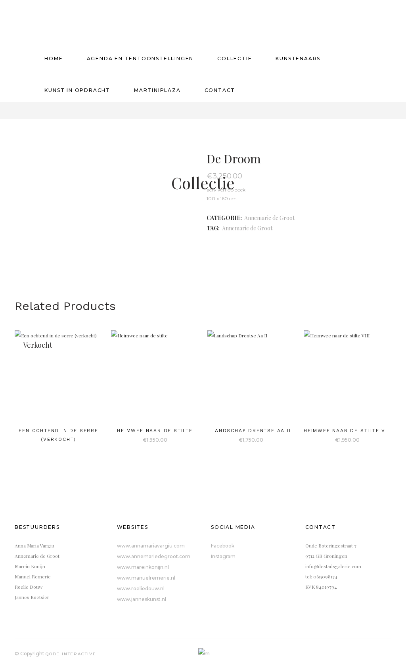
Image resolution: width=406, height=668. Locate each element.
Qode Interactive (71, 654)
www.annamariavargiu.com (151, 546)
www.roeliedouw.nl (141, 588)
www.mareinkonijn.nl (143, 567)
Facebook (222, 546)
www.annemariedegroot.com (153, 556)
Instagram (223, 556)
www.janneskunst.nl (141, 599)
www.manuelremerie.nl (146, 578)
